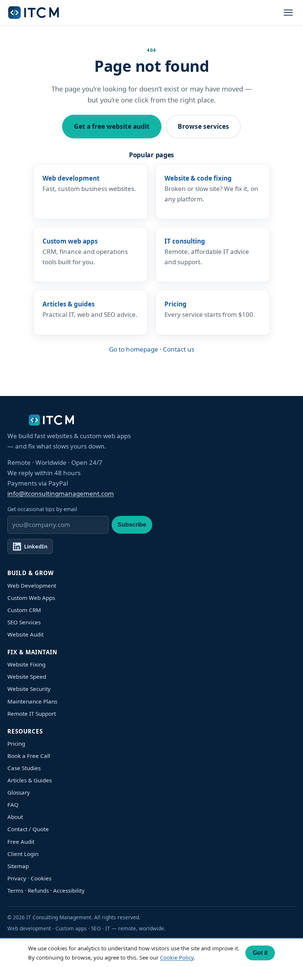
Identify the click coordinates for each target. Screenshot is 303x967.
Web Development (31, 585)
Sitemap (18, 866)
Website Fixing (26, 664)
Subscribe (132, 524)
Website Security (29, 688)
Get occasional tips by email (42, 509)
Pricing (16, 743)
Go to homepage (133, 349)
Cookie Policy (177, 957)
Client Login (22, 853)
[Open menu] (288, 12)
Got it (260, 953)
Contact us (178, 349)
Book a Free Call (28, 755)
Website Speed (26, 676)
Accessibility (69, 890)
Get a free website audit (112, 126)
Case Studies (24, 768)
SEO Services (24, 622)
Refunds (38, 890)
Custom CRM (24, 610)
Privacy (16, 878)
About (15, 816)
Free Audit (20, 841)
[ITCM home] (34, 13)
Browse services (203, 126)
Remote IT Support (31, 713)
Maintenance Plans (32, 701)
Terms (15, 890)
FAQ (12, 804)
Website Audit (25, 634)
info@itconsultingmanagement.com (60, 493)
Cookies (41, 878)
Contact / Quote (28, 829)
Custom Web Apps (31, 597)
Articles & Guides (29, 780)
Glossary (18, 792)
